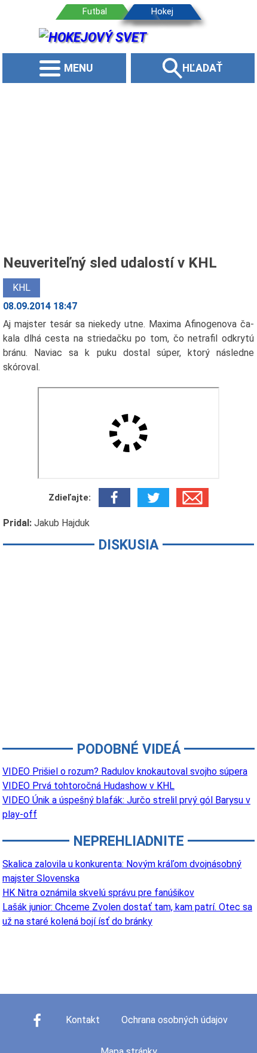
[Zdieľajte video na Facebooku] (114, 497)
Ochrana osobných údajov (174, 1020)
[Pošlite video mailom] (192, 497)
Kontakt (83, 1020)
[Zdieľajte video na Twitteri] (153, 497)
